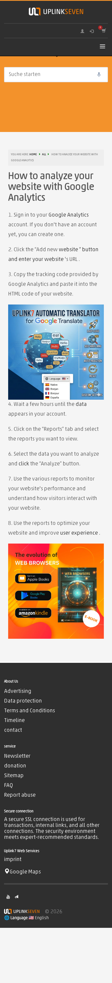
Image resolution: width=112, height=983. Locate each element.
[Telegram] (16, 897)
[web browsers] (56, 591)
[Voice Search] (99, 74)
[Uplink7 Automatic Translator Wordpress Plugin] (56, 352)
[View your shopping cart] (103, 30)
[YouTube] (8, 897)
